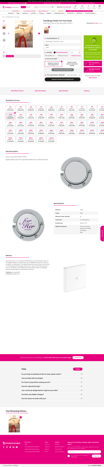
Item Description (40, 91)
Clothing (41, 13)
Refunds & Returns (59, 446)
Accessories (70, 13)
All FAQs (77, 369)
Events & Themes (89, 13)
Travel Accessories (85, 226)
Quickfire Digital (96, 465)
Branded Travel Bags (85, 228)
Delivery (87, 91)
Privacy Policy (58, 449)
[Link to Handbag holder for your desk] (14, 423)
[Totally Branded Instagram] (7, 447)
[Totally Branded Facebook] (4, 447)
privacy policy (74, 456)
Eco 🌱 (53, 11)
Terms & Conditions (59, 451)
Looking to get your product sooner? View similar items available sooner (93, 53)
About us (47, 444)
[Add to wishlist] (4, 56)
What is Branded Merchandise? (32, 451)
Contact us (78, 357)
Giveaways (79, 13)
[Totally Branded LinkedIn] (13, 447)
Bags (18, 13)
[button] (39, 33)
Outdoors (33, 13)
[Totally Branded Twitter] (10, 447)
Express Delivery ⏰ (43, 11)
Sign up (96, 456)
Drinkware (25, 13)
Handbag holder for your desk (12, 16)
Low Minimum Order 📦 (29, 11)
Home (3, 16)
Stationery (10, 13)
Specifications (63, 91)
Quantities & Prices (17, 91)
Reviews (47, 449)
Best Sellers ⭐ (16, 11)
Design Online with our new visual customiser (80, 11)
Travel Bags (83, 230)
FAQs (46, 451)
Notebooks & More (59, 13)
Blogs (26, 444)
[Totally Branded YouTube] (17, 447)
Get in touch (93, 77)
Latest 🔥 (60, 11)
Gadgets (48, 13)
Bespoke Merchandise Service (32, 449)
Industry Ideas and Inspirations (32, 446)
